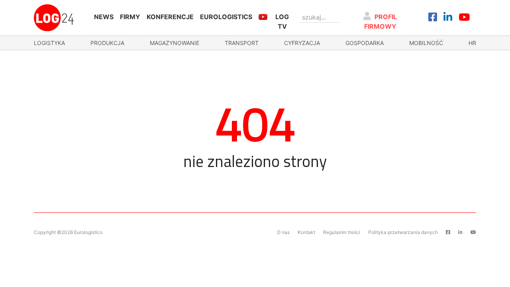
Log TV (282, 21)
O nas (283, 232)
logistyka (49, 42)
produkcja (107, 42)
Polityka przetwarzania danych (403, 232)
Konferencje (170, 17)
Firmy (130, 17)
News (104, 17)
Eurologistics (226, 17)
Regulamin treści (341, 232)
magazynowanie (174, 42)
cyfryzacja (302, 42)
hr (472, 42)
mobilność (426, 42)
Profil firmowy (380, 21)
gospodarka (364, 42)
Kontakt (306, 232)
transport (242, 42)
